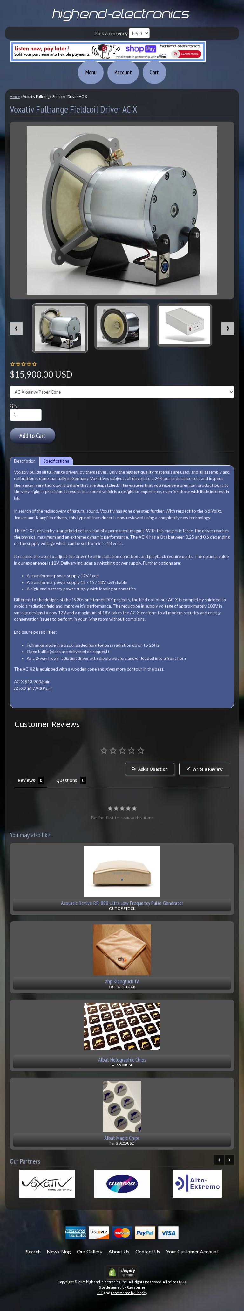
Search (33, 1251)
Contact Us (147, 1251)
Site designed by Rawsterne (122, 1287)
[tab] (25, 461)
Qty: (14, 405)
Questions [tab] (66, 780)
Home (15, 96)
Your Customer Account (192, 1251)
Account (123, 72)
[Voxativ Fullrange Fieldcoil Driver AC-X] (60, 328)
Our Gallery (89, 1251)
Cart (154, 72)
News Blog (59, 1251)
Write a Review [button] (208, 769)
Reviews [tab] (26, 780)
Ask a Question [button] (153, 769)
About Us (118, 1251)
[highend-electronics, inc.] (122, 20)
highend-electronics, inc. (106, 1282)
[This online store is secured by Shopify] (122, 1276)
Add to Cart (32, 435)
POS (100, 1293)
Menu (91, 72)
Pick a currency (111, 33)
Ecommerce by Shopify (129, 1293)
